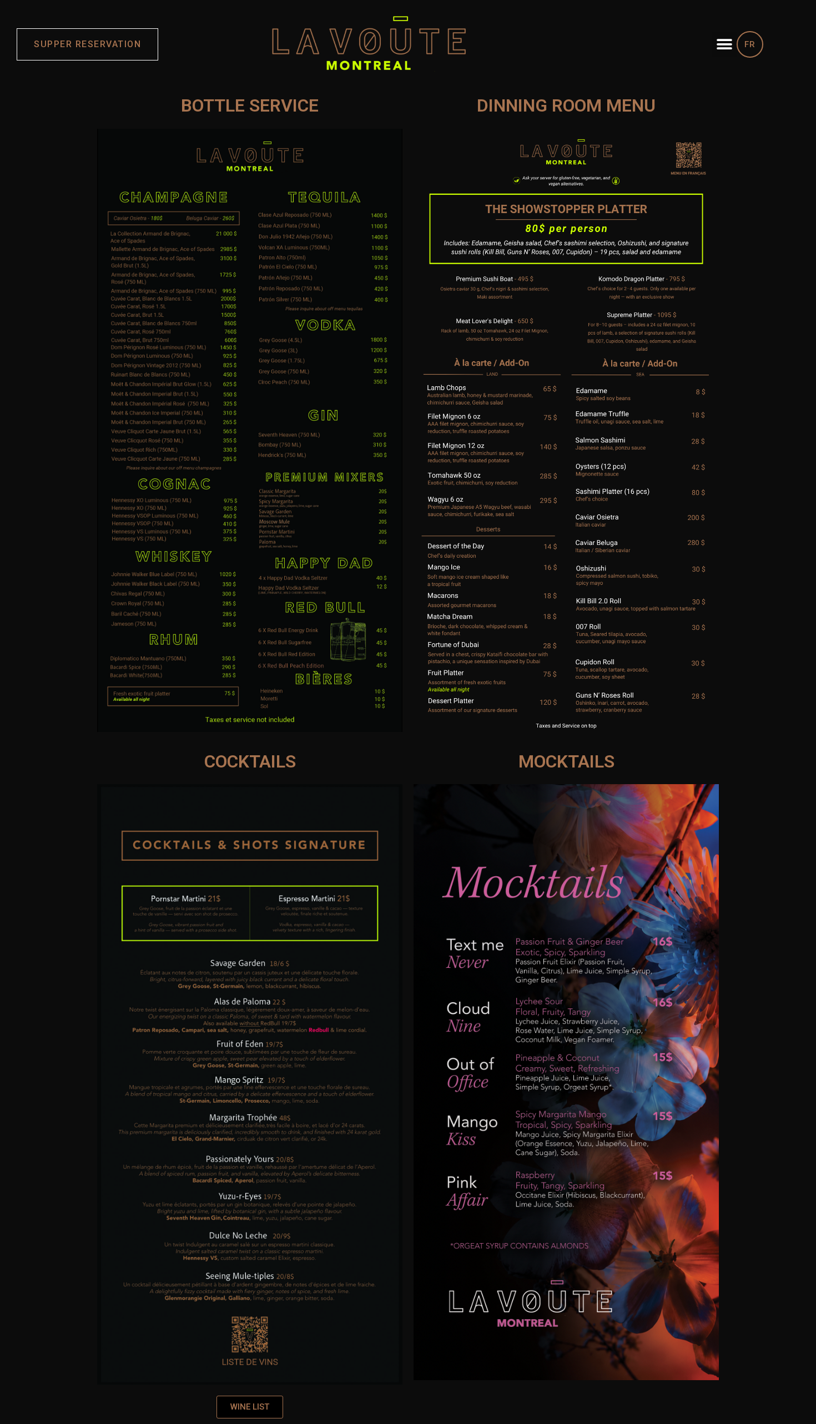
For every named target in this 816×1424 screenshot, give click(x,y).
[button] (724, 44)
